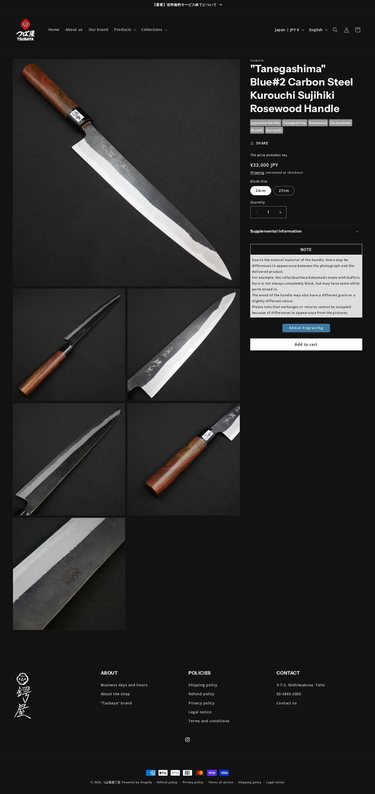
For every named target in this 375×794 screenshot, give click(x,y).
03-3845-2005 (289, 693)
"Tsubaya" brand (116, 702)
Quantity (257, 202)
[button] (124, 29)
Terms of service (220, 782)
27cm (284, 190)
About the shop (115, 693)
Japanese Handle (265, 122)
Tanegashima (294, 122)
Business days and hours (124, 684)
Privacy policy (202, 702)
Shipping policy (203, 684)
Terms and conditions (209, 720)
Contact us (287, 702)
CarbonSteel (340, 122)
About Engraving (306, 328)
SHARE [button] (262, 143)
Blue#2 (257, 130)
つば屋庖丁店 (112, 782)
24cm (261, 190)
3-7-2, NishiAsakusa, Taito (301, 684)
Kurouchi (274, 130)
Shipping (257, 172)
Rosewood (318, 122)
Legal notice (200, 712)
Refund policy (202, 693)
